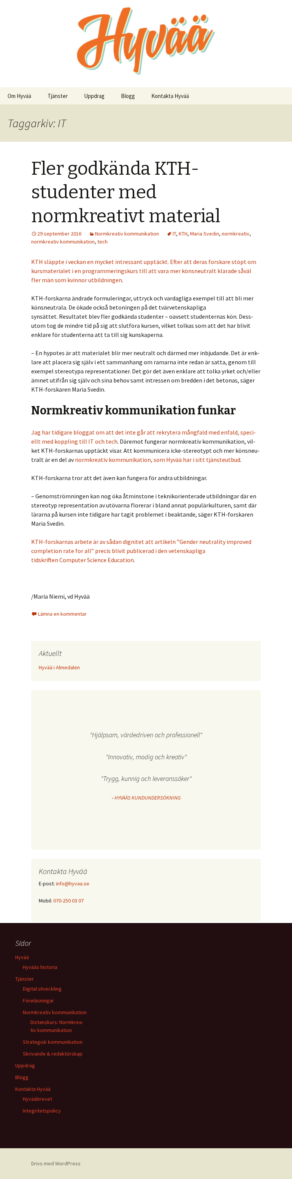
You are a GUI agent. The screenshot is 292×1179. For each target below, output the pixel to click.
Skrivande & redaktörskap (53, 1053)
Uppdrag (94, 96)
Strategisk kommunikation (53, 1041)
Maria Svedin (204, 233)
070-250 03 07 (68, 900)
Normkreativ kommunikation (127, 233)
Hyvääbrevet (37, 1098)
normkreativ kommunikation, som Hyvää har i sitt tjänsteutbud (157, 459)
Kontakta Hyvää (170, 96)
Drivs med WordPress (56, 1163)
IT (174, 233)
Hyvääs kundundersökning (147, 797)
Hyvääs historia (40, 967)
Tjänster (58, 96)
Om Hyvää (19, 96)
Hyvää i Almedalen (59, 667)
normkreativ (235, 233)
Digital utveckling (42, 988)
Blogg (128, 96)
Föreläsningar (38, 1000)
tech (102, 241)
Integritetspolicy (42, 1110)
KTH (183, 233)
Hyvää (22, 957)
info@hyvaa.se (72, 883)
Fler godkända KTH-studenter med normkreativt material (125, 192)
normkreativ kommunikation (63, 241)
